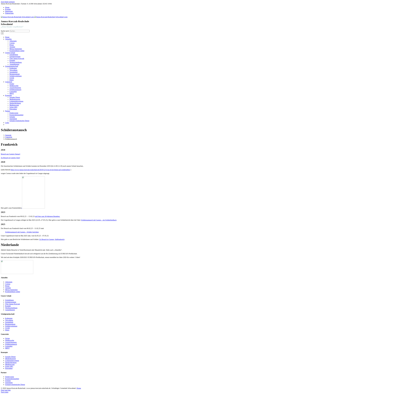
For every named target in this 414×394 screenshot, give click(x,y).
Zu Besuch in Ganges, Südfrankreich (51, 239)
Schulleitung (9, 300)
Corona (7, 284)
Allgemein (8, 282)
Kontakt (8, 306)
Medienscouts (10, 364)
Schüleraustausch (11, 344)
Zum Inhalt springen (8, 2)
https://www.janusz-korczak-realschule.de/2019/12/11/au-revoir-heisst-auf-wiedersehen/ (40, 170)
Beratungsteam (10, 324)
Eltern (7, 330)
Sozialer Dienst (10, 357)
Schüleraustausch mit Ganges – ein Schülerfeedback (99, 220)
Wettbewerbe (9, 340)
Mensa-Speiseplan (11, 290)
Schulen (8, 381)
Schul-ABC (9, 366)
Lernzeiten (8, 346)
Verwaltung (9, 320)
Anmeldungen (10, 310)
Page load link (6, 390)
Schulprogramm (10, 302)
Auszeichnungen (11, 342)
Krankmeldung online (12, 292)
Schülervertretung (11, 326)
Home (79, 388)
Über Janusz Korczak (12, 304)
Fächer (7, 338)
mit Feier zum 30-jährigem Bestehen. (47, 216)
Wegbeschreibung (11, 308)
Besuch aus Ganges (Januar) (10, 154)
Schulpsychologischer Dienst (15, 384)
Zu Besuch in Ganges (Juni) (10, 158)
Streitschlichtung (10, 362)
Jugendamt (9, 383)
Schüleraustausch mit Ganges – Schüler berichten (22, 232)
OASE (7, 328)
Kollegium (8, 318)
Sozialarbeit (9, 322)
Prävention (9, 368)
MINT (7, 348)
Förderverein (9, 377)
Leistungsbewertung (12, 360)
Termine (8, 288)
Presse (7, 286)
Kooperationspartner (12, 379)
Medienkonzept (10, 359)
